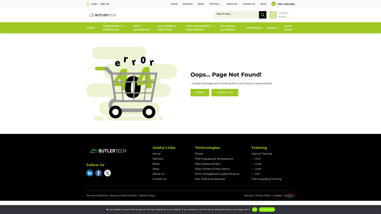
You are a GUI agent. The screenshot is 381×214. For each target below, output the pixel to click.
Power (199, 153)
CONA (257, 163)
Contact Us (225, 92)
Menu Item (289, 196)
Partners (158, 158)
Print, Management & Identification (217, 173)
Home (200, 92)
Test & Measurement (207, 163)
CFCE (257, 158)
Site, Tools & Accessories (210, 178)
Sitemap (248, 195)
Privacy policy (267, 209)
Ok (254, 209)
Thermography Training (266, 178)
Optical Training (262, 153)
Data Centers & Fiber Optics (212, 168)
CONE (257, 168)
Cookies (277, 195)
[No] (377, 209)
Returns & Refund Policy (123, 195)
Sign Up (104, 3)
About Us (158, 173)
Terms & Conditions (97, 195)
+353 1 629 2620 (286, 4)
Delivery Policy (147, 195)
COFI (257, 174)
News (156, 163)
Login (94, 3)
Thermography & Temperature (214, 158)
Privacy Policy (263, 195)
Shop (156, 168)
